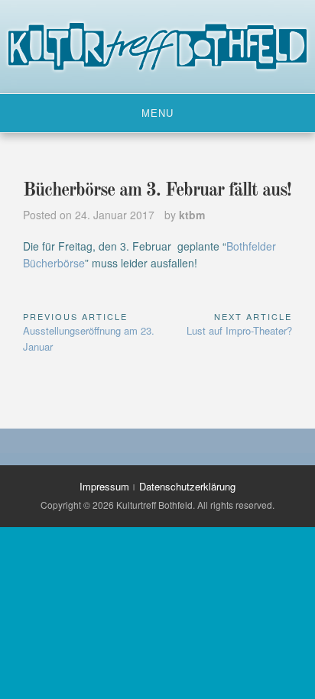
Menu (157, 113)
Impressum (104, 486)
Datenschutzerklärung (187, 486)
